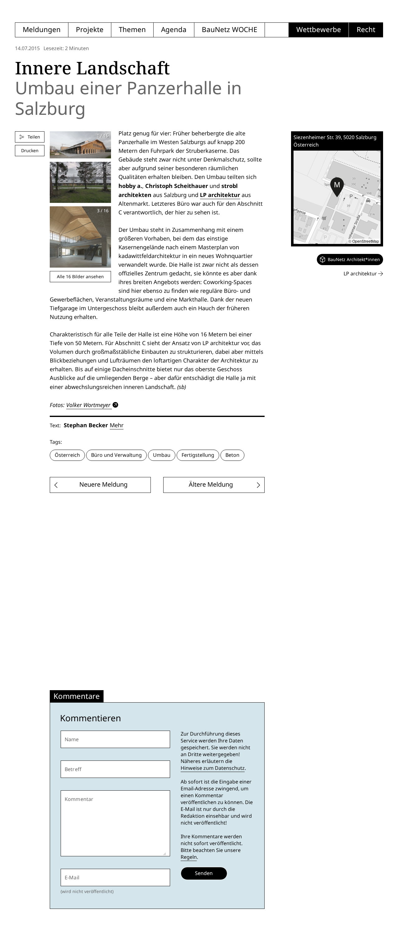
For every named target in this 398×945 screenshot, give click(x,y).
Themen (132, 29)
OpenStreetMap (365, 241)
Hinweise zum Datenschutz (213, 768)
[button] (337, 187)
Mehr (116, 425)
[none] (350, 259)
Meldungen (42, 29)
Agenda (174, 29)
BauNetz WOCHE (229, 29)
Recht (366, 29)
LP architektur (220, 195)
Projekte (90, 29)
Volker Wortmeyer (88, 405)
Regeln (189, 857)
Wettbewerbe (318, 29)
